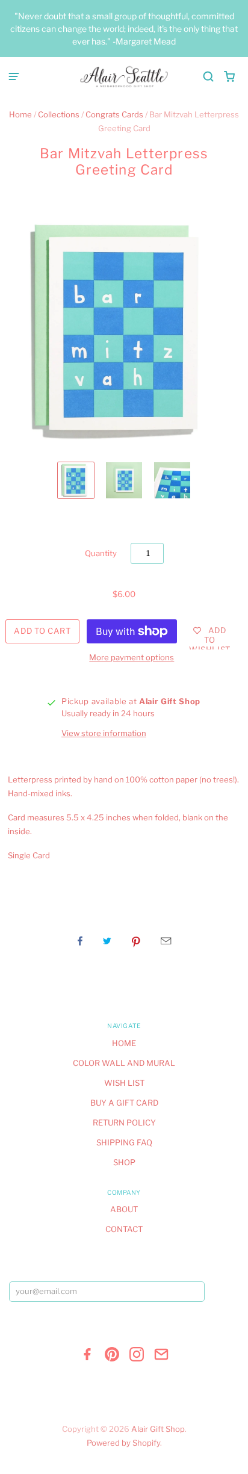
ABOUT (124, 1209)
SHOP (124, 1162)
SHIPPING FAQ (124, 1142)
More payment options (131, 657)
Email (165, 940)
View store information (103, 733)
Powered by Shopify (123, 1443)
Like (80, 940)
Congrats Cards (114, 114)
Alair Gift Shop (158, 1429)
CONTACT (124, 1229)
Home (20, 114)
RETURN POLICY (124, 1122)
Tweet (107, 940)
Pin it (136, 940)
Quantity (101, 553)
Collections (58, 114)
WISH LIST (124, 1083)
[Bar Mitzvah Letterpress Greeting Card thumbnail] (76, 480)
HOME (124, 1043)
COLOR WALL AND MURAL (124, 1063)
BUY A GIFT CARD (124, 1102)
